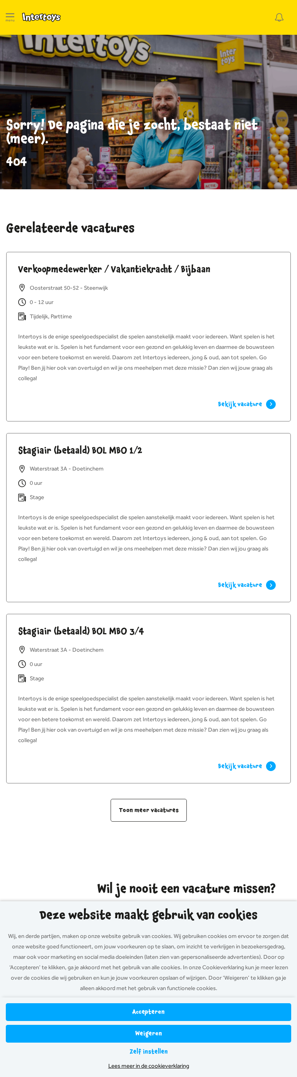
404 (16, 162)
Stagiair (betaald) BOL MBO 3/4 (81, 631)
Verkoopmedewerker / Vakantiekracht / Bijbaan (114, 269)
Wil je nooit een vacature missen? (186, 889)
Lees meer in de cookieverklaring (148, 1065)
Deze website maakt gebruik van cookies (148, 915)
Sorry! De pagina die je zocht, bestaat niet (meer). (132, 132)
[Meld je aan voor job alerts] (279, 17)
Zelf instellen (149, 1052)
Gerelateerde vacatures (70, 228)
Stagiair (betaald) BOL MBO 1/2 (80, 450)
